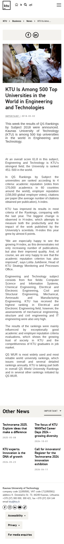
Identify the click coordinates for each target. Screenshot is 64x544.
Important (12, 116)
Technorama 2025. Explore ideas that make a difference (15, 428)
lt (21, 5)
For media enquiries (20, 535)
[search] (25, 5)
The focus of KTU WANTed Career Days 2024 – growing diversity (46, 430)
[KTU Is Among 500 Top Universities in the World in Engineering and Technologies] (32, 63)
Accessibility (15, 515)
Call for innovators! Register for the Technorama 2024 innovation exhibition (48, 456)
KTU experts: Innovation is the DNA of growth (14, 453)
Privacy (13, 525)
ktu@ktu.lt (14, 501)
